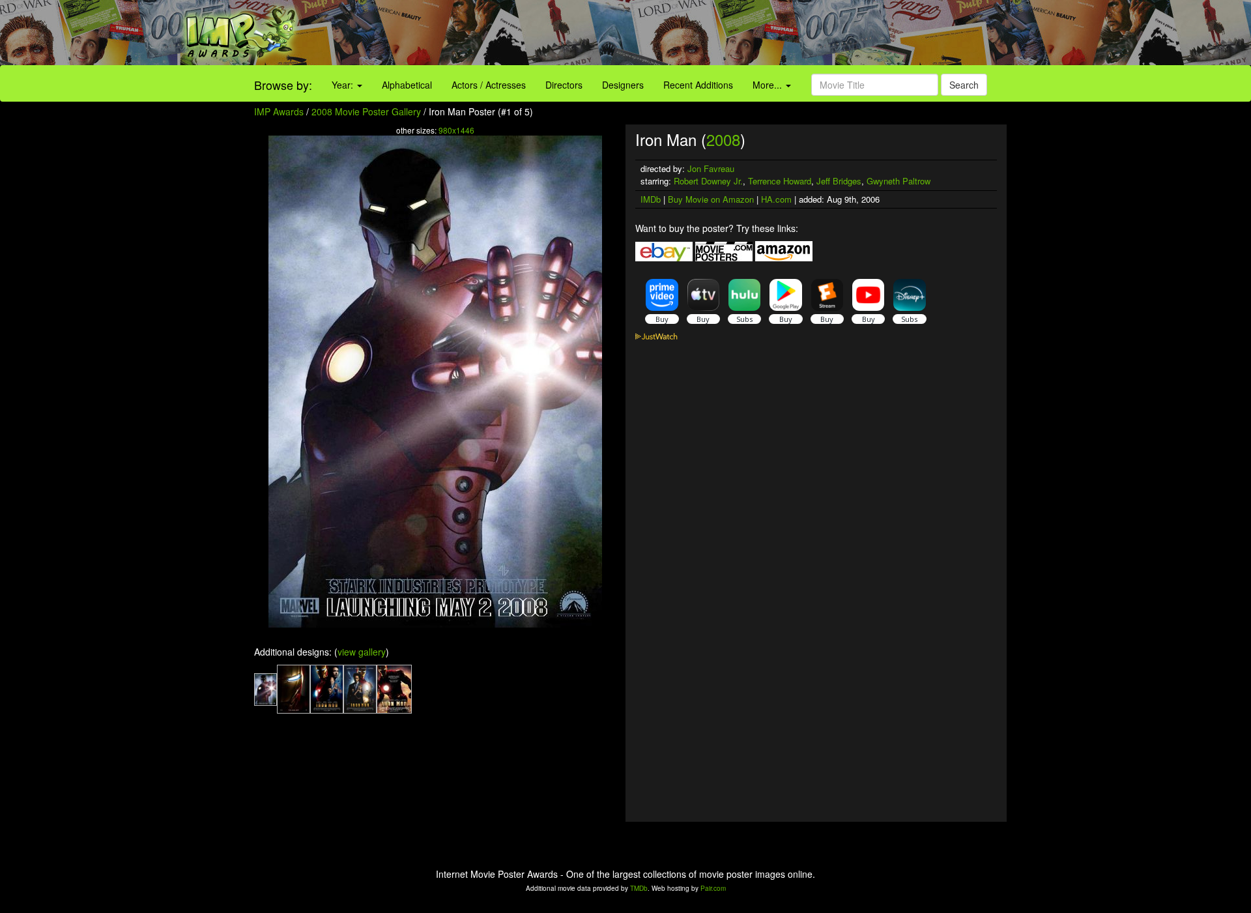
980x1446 (456, 130)
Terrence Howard (779, 181)
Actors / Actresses (489, 84)
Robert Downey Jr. (708, 181)
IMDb (650, 199)
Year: (344, 84)
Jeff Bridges (838, 181)
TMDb (639, 888)
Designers (623, 84)
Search (964, 84)
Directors (563, 84)
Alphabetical (407, 84)
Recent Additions (698, 84)
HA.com (776, 199)
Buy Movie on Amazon (711, 199)
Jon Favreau (710, 168)
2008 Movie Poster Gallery (366, 111)
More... (768, 84)
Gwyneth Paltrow (898, 181)
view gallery (362, 651)
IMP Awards (279, 111)
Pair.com (713, 888)
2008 (723, 139)
